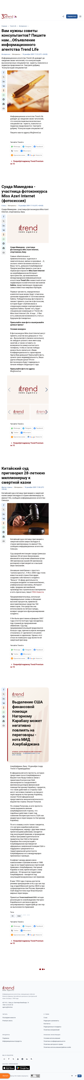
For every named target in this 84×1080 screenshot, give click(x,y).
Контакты (47, 1023)
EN (72, 1076)
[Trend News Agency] (8, 988)
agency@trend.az (7, 1007)
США (19, 916)
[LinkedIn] (27, 1059)
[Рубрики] (80, 16)
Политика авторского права (53, 1044)
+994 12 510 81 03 (7, 1005)
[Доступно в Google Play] (23, 1068)
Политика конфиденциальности (54, 1041)
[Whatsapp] (4, 1059)
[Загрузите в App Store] (8, 1068)
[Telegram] (22, 1059)
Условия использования (52, 1038)
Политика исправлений (51, 1030)
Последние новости (9, 1017)
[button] (4, 72)
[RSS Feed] (31, 1059)
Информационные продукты (12, 1041)
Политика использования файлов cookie (57, 1047)
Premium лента (7, 1020)
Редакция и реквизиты (51, 1020)
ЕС (13, 916)
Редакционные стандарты (52, 1027)
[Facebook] (9, 1059)
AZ (76, 1076)
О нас (45, 1017)
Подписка (5, 1038)
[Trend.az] (9, 16)
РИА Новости (38, 592)
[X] (13, 1059)
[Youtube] (18, 1059)
